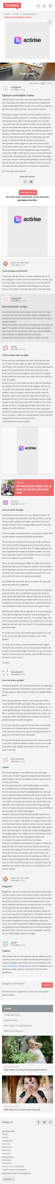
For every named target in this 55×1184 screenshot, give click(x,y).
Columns (6, 1143)
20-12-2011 (14, 504)
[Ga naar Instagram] (50, 1122)
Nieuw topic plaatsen (13, 1030)
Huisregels (7, 1160)
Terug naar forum (12, 1014)
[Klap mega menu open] (50, 6)
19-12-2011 (14, 301)
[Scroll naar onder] (50, 22)
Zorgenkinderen (29, 14)
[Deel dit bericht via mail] (31, 181)
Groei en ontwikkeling (11, 1067)
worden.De (12, 965)
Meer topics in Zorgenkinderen (18, 1025)
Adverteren (7, 1147)
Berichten (6, 1150)
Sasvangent (17, 672)
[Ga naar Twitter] (44, 1122)
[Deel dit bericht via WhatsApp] (25, 181)
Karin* (14, 942)
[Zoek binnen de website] (38, 6)
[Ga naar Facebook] (38, 1122)
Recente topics (11, 1020)
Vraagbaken (7, 1140)
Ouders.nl (7, 1122)
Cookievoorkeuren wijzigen (14, 1169)
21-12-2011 (14, 945)
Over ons (6, 1153)
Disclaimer (7, 1163)
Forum (16, 14)
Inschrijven (7, 1179)
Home (7, 14)
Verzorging (20, 483)
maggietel (16, 87)
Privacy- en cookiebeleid (13, 1166)
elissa (14, 346)
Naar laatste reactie (28, 192)
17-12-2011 (14, 90)
